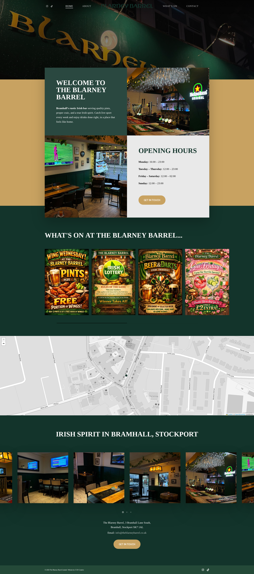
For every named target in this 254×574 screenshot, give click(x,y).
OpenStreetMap (240, 414)
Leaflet (230, 414)
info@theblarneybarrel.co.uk (130, 532)
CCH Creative (79, 570)
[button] (152, 200)
